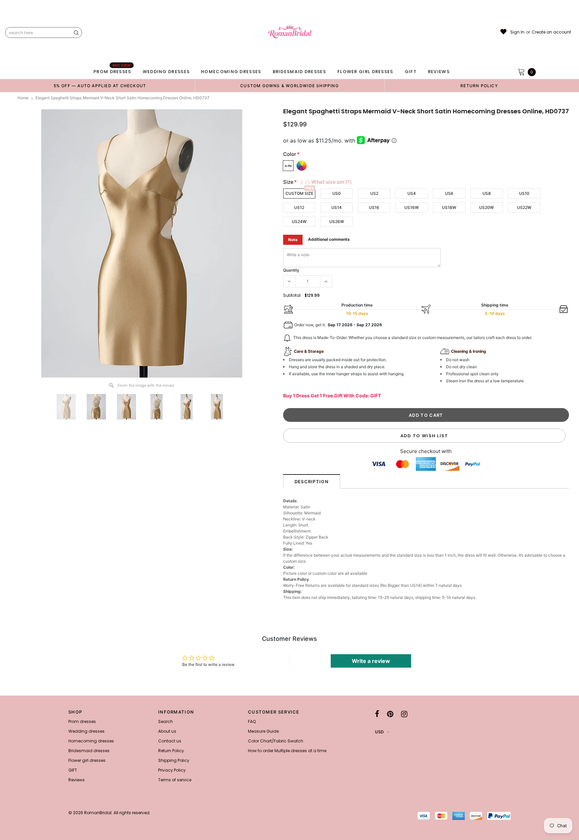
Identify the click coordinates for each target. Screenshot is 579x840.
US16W (411, 207)
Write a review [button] (371, 661)
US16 (374, 207)
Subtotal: (292, 295)
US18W (449, 207)
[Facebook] (377, 714)
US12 (299, 207)
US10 (524, 193)
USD (379, 732)
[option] (100, 85)
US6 (449, 193)
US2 (374, 193)
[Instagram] (404, 714)
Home (22, 97)
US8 (486, 193)
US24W (299, 221)
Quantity (291, 270)
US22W (524, 207)
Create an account (551, 32)
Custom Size (299, 193)
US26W (336, 221)
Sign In (517, 32)
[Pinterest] (390, 714)
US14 (336, 207)
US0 (336, 193)
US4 (411, 193)
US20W (486, 207)
